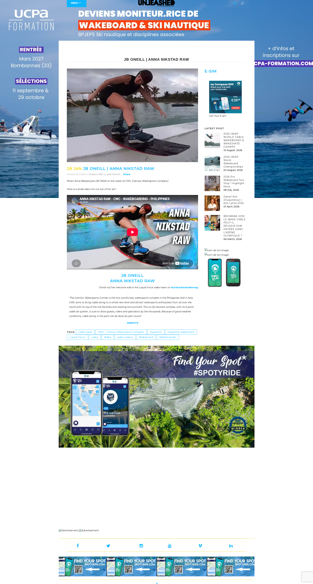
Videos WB (96, 174)
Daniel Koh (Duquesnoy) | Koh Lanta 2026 (234, 200)
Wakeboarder (167, 337)
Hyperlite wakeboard (181, 332)
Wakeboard (146, 337)
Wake (107, 337)
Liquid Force (77, 337)
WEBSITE (132, 322)
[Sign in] (234, 3)
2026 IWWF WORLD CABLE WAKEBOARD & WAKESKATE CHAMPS (234, 140)
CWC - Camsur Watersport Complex (121, 332)
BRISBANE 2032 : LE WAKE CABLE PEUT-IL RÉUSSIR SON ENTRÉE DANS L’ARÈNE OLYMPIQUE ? (235, 226)
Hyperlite (156, 332)
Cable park (85, 332)
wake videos (125, 337)
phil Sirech (113, 174)
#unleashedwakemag (184, 287)
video (94, 337)
